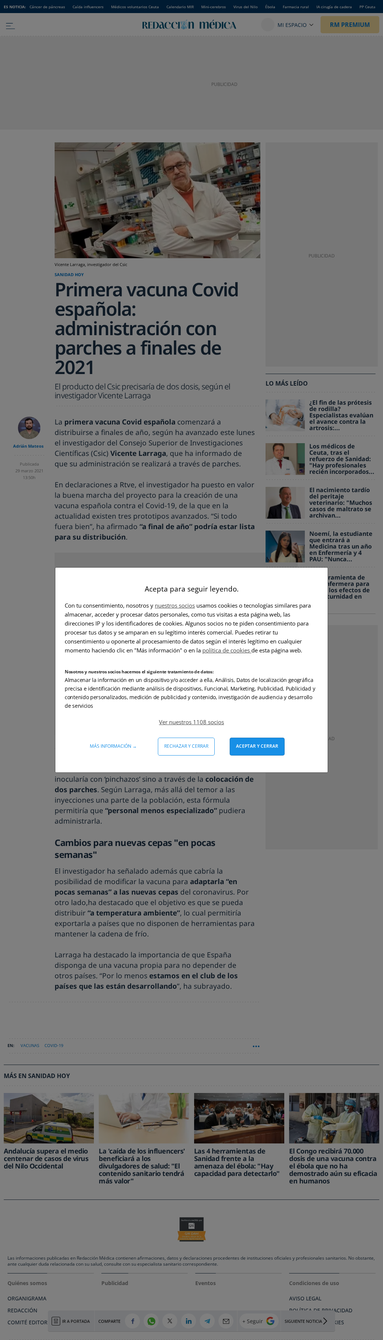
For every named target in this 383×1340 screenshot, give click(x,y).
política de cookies (226, 650)
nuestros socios (175, 605)
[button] (191, 721)
